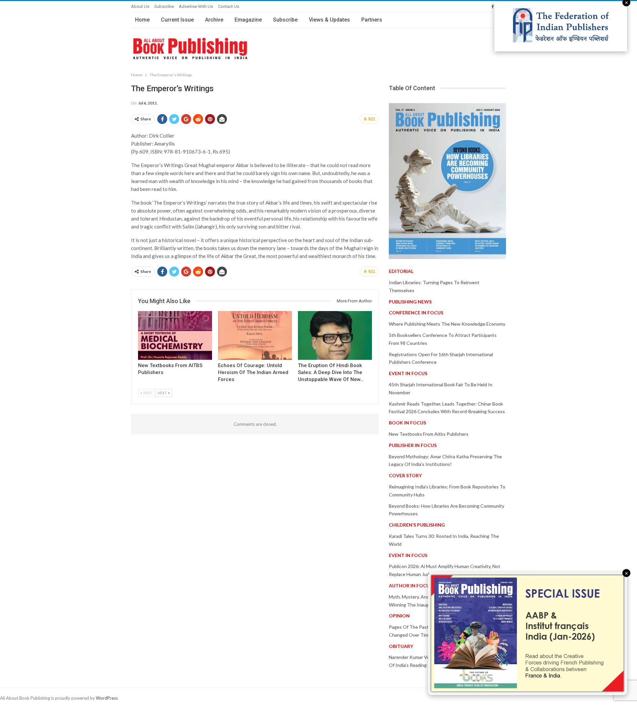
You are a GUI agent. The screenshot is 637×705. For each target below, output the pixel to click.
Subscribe (164, 6)
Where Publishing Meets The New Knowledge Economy (447, 324)
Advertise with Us (196, 6)
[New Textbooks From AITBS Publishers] (175, 335)
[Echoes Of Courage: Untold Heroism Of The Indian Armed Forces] (255, 335)
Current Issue (177, 20)
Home (142, 20)
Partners (371, 20)
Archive (214, 20)
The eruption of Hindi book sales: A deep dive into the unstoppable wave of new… (331, 372)
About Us (140, 6)
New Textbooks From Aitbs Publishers (428, 434)
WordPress (107, 698)
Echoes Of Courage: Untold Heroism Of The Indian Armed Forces (253, 372)
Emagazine (248, 20)
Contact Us (228, 6)
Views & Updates (329, 20)
